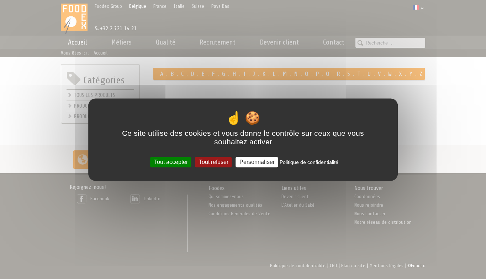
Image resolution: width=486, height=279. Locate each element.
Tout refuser (213, 162)
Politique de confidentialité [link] (309, 162)
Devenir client (279, 42)
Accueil (77, 42)
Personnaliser (257, 162)
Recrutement (218, 42)
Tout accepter (171, 162)
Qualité (165, 42)
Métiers (121, 42)
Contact (333, 42)
